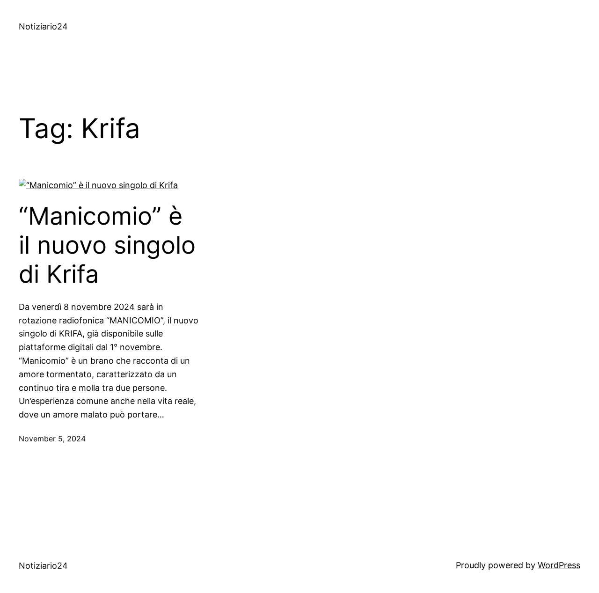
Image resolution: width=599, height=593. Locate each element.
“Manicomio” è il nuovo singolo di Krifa (107, 245)
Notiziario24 (43, 26)
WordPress (559, 565)
